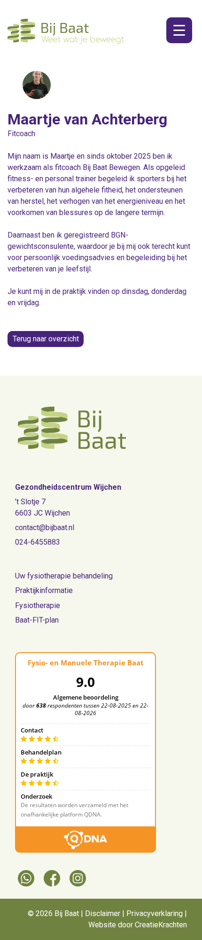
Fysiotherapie (37, 605)
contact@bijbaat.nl (44, 527)
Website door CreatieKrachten (137, 924)
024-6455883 (37, 542)
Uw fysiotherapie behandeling (64, 575)
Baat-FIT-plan (37, 620)
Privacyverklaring (154, 913)
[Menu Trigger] (179, 30)
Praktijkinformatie (44, 590)
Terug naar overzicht (46, 338)
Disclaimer (102, 913)
